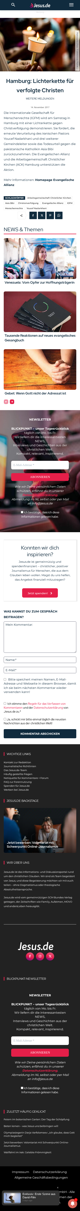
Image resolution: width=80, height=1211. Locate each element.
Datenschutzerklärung (48, 708)
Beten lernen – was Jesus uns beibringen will (31, 1126)
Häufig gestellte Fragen (18, 774)
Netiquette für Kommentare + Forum (26, 777)
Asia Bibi (9, 203)
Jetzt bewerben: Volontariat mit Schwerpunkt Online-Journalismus (32, 845)
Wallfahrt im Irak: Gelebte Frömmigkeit (27, 1152)
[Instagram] (40, 956)
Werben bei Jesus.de (16, 789)
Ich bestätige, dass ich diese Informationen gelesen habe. (40, 514)
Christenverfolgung (28, 203)
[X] (41, 215)
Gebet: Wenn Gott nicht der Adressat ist (35, 393)
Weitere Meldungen (40, 98)
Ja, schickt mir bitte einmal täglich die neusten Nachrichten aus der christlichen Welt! (35, 721)
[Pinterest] (50, 215)
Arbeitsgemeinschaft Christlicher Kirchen (49, 198)
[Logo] (32, 946)
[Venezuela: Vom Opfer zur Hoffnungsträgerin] (40, 258)
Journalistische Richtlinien (20, 766)
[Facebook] (33, 215)
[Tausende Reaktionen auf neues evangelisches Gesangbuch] (40, 311)
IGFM (70, 203)
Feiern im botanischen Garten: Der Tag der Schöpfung (36, 1119)
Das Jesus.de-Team (15, 770)
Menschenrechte (14, 208)
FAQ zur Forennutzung (18, 781)
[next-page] (12, 401)
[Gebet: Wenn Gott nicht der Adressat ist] (40, 369)
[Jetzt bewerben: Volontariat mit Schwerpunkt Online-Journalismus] (40, 830)
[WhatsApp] (59, 215)
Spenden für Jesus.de (17, 785)
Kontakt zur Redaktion (17, 762)
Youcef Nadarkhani (37, 208)
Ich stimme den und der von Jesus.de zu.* (36, 707)
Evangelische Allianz (52, 203)
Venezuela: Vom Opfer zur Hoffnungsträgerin (39, 282)
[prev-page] (6, 401)
